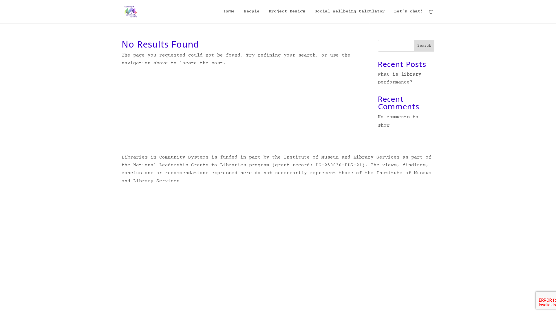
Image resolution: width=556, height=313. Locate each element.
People (251, 12)
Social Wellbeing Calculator (349, 12)
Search (424, 45)
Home (229, 12)
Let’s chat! (408, 12)
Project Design (287, 12)
